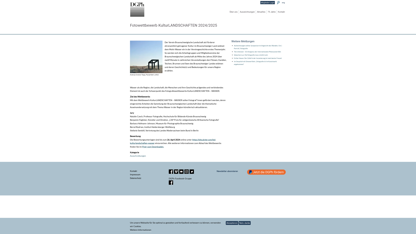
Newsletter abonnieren (227, 171)
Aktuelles (261, 12)
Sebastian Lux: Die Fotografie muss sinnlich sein (251, 55)
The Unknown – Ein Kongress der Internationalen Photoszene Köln (257, 52)
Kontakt (281, 12)
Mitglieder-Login (267, 3)
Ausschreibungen (138, 156)
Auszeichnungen (247, 12)
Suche (278, 2)
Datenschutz (135, 178)
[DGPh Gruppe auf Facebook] (171, 184)
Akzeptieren (232, 223)
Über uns (234, 12)
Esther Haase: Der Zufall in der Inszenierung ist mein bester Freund (258, 58)
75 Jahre (272, 12)
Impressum (135, 174)
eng (283, 3)
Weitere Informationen (140, 230)
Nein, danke (244, 223)
